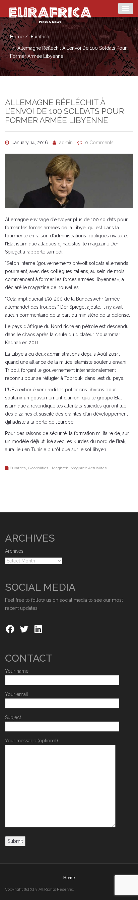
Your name (16, 671)
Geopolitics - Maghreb (48, 468)
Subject (13, 717)
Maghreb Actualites (89, 468)
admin (66, 142)
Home (16, 36)
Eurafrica (40, 36)
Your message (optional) (31, 740)
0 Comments (99, 142)
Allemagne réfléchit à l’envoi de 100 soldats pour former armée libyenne (64, 111)
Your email (16, 694)
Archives (14, 551)
